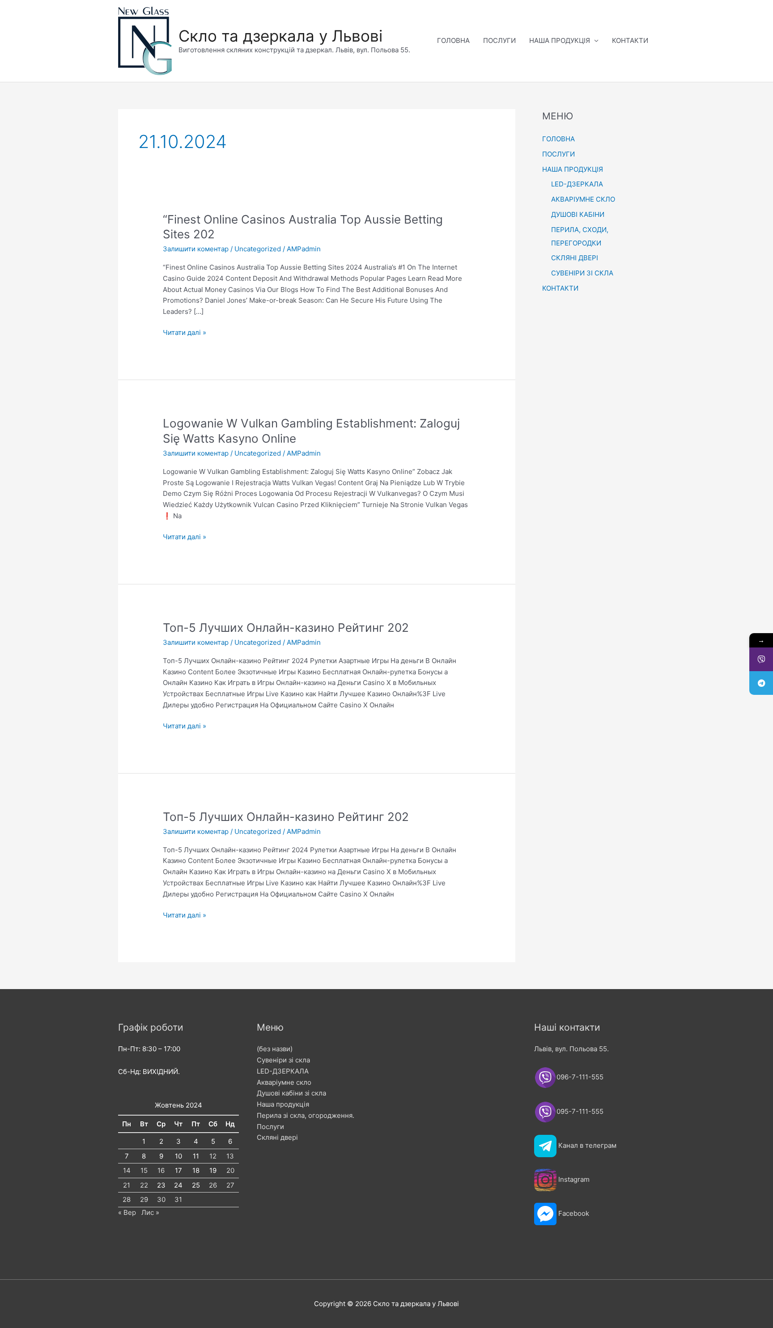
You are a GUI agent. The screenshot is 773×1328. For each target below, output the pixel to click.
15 (144, 1170)
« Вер (127, 1212)
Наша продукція (283, 1104)
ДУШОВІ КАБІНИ (577, 214)
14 (127, 1170)
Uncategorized (257, 249)
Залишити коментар (196, 249)
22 (144, 1185)
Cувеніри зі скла (283, 1060)
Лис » (150, 1212)
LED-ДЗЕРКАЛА (577, 184)
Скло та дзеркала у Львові (280, 35)
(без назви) (275, 1049)
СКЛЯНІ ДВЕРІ (574, 258)
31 (178, 1199)
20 (230, 1170)
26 (213, 1185)
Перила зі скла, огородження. (305, 1115)
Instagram (574, 1179)
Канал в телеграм (587, 1145)
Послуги (270, 1126)
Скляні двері (277, 1137)
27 (230, 1185)
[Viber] (761, 659)
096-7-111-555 (580, 1077)
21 (126, 1185)
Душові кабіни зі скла (291, 1093)
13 (230, 1156)
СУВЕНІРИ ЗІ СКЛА (582, 273)
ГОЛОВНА (453, 40)
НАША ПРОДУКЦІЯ (559, 40)
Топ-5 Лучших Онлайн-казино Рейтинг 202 (286, 627)
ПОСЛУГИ (499, 40)
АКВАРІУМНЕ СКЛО (583, 199)
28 (127, 1199)
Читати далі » (184, 333)
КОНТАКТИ (630, 40)
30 (161, 1199)
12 (213, 1156)
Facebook (573, 1213)
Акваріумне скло (284, 1082)
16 (161, 1170)
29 (144, 1199)
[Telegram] (761, 683)
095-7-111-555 (579, 1111)
